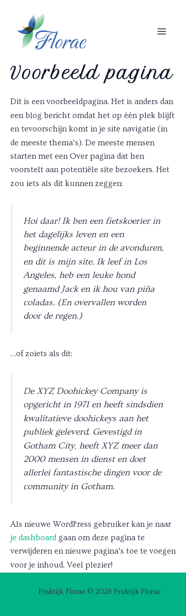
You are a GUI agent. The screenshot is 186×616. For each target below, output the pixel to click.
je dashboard (33, 537)
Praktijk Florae (68, 49)
